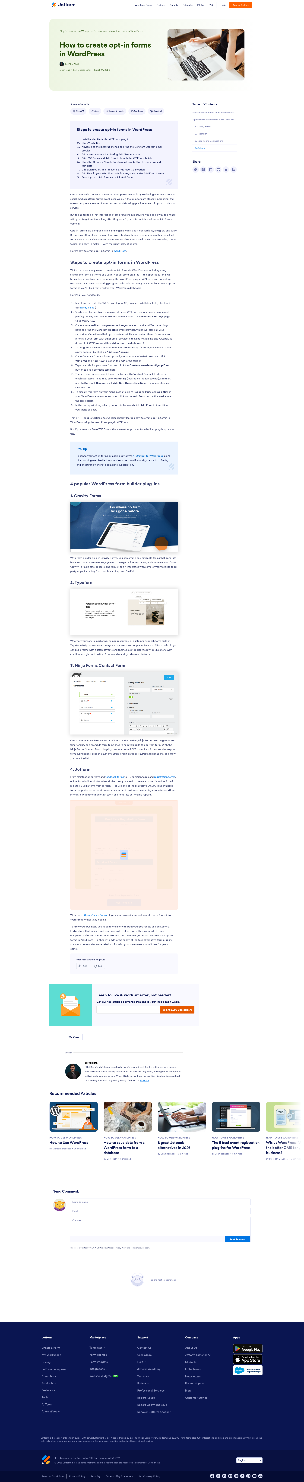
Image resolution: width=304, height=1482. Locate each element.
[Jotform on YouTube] (254, 1476)
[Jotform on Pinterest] (248, 1476)
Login (223, 5)
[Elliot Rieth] (62, 64)
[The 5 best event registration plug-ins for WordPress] (236, 1117)
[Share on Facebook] (203, 169)
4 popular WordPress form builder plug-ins (213, 119)
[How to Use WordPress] (73, 1117)
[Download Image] (173, 547)
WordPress (120, 250)
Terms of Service (137, 1248)
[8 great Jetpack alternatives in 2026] (182, 1117)
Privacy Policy (120, 1248)
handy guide (87, 307)
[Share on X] (195, 169)
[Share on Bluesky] (226, 169)
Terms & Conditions (53, 1476)
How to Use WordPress (68, 1142)
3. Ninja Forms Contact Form (209, 140)
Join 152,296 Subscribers (177, 1009)
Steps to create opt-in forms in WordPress (213, 112)
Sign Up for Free (241, 5)
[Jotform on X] (218, 1476)
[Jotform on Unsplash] (260, 1476)
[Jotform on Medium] (230, 1476)
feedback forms (114, 776)
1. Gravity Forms (203, 126)
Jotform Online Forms (94, 915)
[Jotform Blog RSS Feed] (233, 169)
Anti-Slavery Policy (149, 1476)
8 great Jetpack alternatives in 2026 (174, 1145)
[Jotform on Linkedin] (224, 1476)
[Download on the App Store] (248, 1359)
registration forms (164, 776)
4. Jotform (200, 148)
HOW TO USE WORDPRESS (65, 1137)
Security (95, 1476)
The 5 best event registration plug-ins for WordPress (236, 1145)
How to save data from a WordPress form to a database (124, 1147)
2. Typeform (201, 133)
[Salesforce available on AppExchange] (248, 1370)
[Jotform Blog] (236, 1476)
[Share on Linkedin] (211, 169)
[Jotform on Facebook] (212, 1476)
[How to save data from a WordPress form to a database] (128, 1117)
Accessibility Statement (119, 1476)
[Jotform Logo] (63, 5)
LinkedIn (144, 1080)
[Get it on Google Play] (248, 1348)
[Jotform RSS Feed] (242, 1476)
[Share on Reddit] (218, 169)
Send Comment (237, 1239)
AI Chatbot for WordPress (148, 455)
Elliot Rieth (73, 64)
